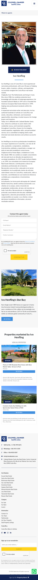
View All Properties (19, 342)
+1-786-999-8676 (16, 445)
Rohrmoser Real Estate (7, 480)
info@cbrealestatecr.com (11, 456)
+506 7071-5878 (15, 449)
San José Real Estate (7, 483)
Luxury (3, 507)
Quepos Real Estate (6, 487)
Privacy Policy (7, 243)
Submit (19, 549)
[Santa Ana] (12, 3)
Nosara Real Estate (6, 496)
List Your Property (6, 520)
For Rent (3, 505)
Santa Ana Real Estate (7, 478)
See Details (7, 319)
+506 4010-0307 (12, 452)
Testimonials (4, 518)
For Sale (3, 502)
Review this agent (20, 70)
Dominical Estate (6, 485)
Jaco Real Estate (6, 491)
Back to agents (7, 13)
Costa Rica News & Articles (9, 529)
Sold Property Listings (7, 522)
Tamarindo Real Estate (7, 494)
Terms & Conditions (30, 241)
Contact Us (19, 257)
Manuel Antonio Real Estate (9, 489)
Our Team (4, 516)
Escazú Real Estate (6, 476)
